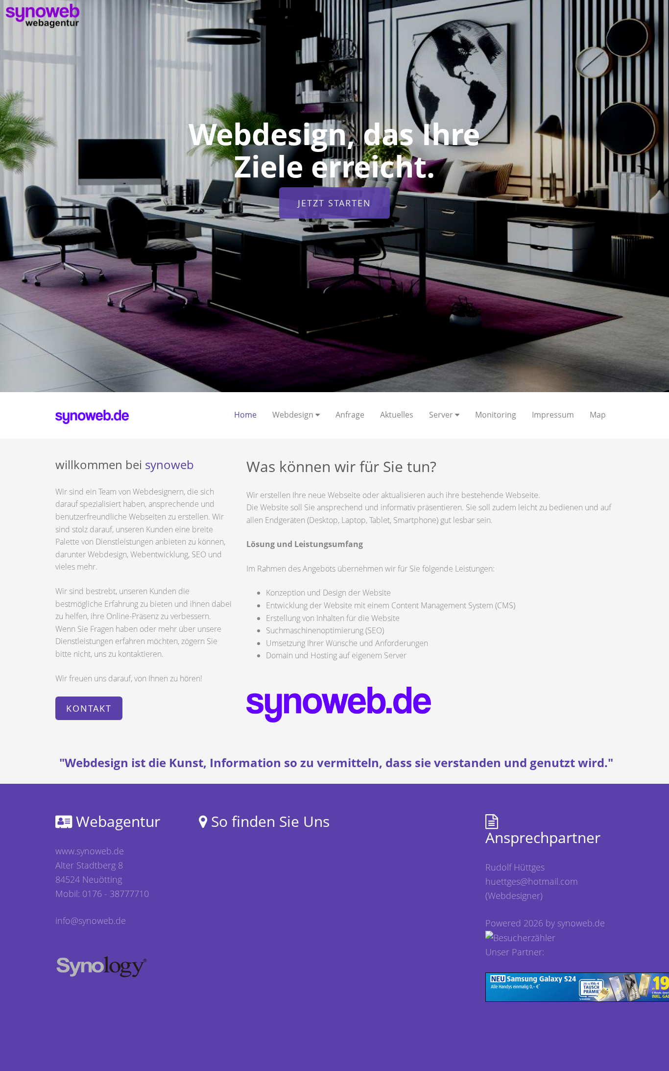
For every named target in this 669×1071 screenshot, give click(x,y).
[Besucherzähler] (520, 937)
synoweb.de (581, 923)
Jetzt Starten (334, 203)
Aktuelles (396, 414)
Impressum (553, 414)
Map (598, 414)
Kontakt (89, 708)
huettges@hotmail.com (531, 881)
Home (245, 414)
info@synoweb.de (90, 920)
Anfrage (349, 414)
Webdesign (293, 414)
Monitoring (495, 414)
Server (442, 414)
